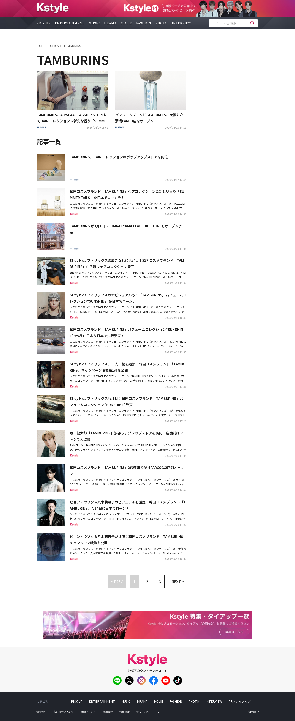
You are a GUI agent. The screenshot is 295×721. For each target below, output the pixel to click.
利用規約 (108, 711)
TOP (40, 46)
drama (110, 23)
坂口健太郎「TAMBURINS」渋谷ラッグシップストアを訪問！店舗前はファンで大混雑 (126, 436)
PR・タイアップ (239, 701)
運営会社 (41, 711)
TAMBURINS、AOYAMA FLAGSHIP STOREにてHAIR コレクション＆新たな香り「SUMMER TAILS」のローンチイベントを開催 (72, 118)
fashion (143, 23)
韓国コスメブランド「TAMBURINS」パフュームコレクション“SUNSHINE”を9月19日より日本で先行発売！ (126, 332)
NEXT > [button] (178, 581)
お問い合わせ (88, 711)
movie (126, 23)
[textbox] (233, 23)
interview (181, 23)
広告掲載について (63, 711)
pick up (43, 23)
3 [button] (160, 581)
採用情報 (124, 711)
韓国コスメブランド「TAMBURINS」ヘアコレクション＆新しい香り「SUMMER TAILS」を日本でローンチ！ (127, 194)
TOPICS (53, 46)
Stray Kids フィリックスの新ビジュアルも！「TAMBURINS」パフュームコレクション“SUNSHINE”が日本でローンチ (128, 298)
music (94, 23)
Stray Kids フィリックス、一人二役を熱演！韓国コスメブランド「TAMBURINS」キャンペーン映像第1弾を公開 (128, 367)
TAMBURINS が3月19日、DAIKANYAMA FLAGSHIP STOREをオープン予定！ (126, 229)
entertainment (69, 23)
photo (161, 23)
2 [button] (147, 581)
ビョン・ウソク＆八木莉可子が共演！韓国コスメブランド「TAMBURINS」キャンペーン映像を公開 (127, 539)
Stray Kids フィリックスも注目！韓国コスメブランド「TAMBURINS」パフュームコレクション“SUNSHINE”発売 (126, 401)
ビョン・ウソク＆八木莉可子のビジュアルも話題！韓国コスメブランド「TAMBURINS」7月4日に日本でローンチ (128, 505)
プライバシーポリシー (149, 711)
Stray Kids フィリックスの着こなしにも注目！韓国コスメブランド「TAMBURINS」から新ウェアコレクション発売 (127, 263)
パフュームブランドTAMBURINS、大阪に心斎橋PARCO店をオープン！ (149, 118)
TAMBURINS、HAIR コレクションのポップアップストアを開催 (119, 156)
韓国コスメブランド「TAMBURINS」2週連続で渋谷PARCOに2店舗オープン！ (127, 470)
